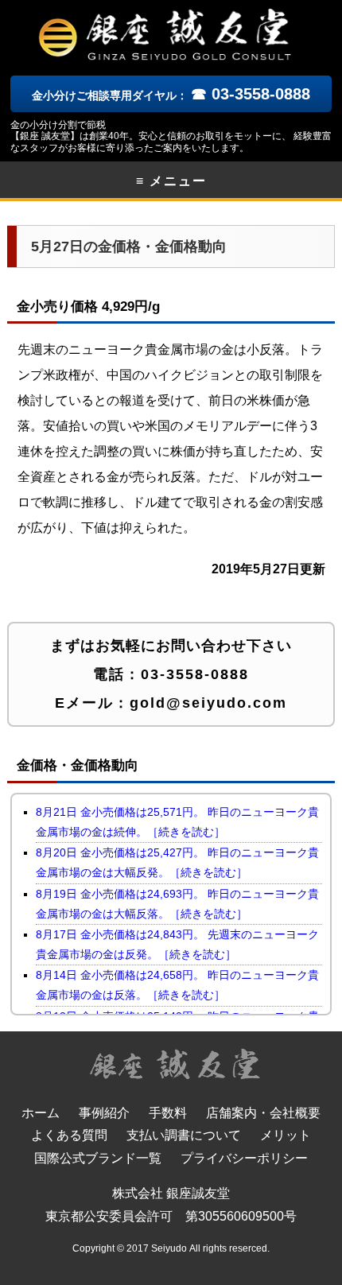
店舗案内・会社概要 (263, 1113)
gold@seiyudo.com (208, 703)
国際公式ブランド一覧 (97, 1158)
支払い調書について (183, 1135)
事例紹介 (104, 1113)
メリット (285, 1135)
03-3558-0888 (195, 674)
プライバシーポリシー (244, 1158)
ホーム (40, 1113)
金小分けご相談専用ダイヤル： (171, 95)
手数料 (168, 1113)
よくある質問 (69, 1135)
